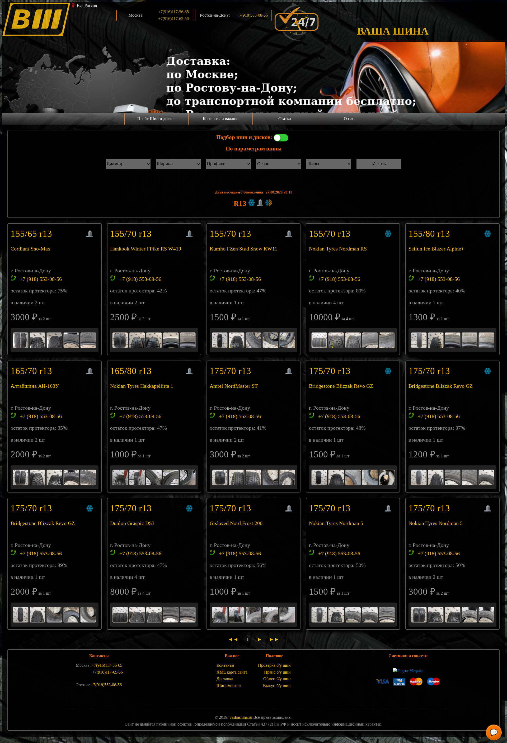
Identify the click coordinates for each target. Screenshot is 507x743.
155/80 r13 (430, 234)
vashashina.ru (240, 717)
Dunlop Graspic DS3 (132, 523)
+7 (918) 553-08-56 (41, 279)
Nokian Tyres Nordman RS (338, 249)
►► (272, 639)
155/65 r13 (32, 234)
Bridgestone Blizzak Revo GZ (341, 386)
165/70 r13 (32, 371)
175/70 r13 (231, 371)
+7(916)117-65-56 (173, 18)
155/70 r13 (132, 234)
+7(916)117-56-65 (173, 12)
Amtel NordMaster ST (234, 386)
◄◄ (235, 639)
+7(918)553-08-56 (252, 15)
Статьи (284, 118)
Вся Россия (87, 5)
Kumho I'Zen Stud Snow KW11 (243, 249)
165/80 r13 (132, 371)
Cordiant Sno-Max (30, 249)
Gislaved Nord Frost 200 (236, 523)
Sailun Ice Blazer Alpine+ (436, 249)
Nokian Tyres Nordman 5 (336, 523)
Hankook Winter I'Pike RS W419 (145, 249)
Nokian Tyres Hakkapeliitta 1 (141, 386)
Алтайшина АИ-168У (35, 386)
